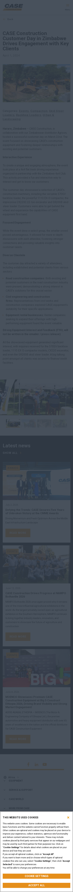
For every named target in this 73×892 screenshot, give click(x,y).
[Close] (68, 817)
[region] (36, 851)
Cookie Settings (36, 876)
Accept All (36, 885)
